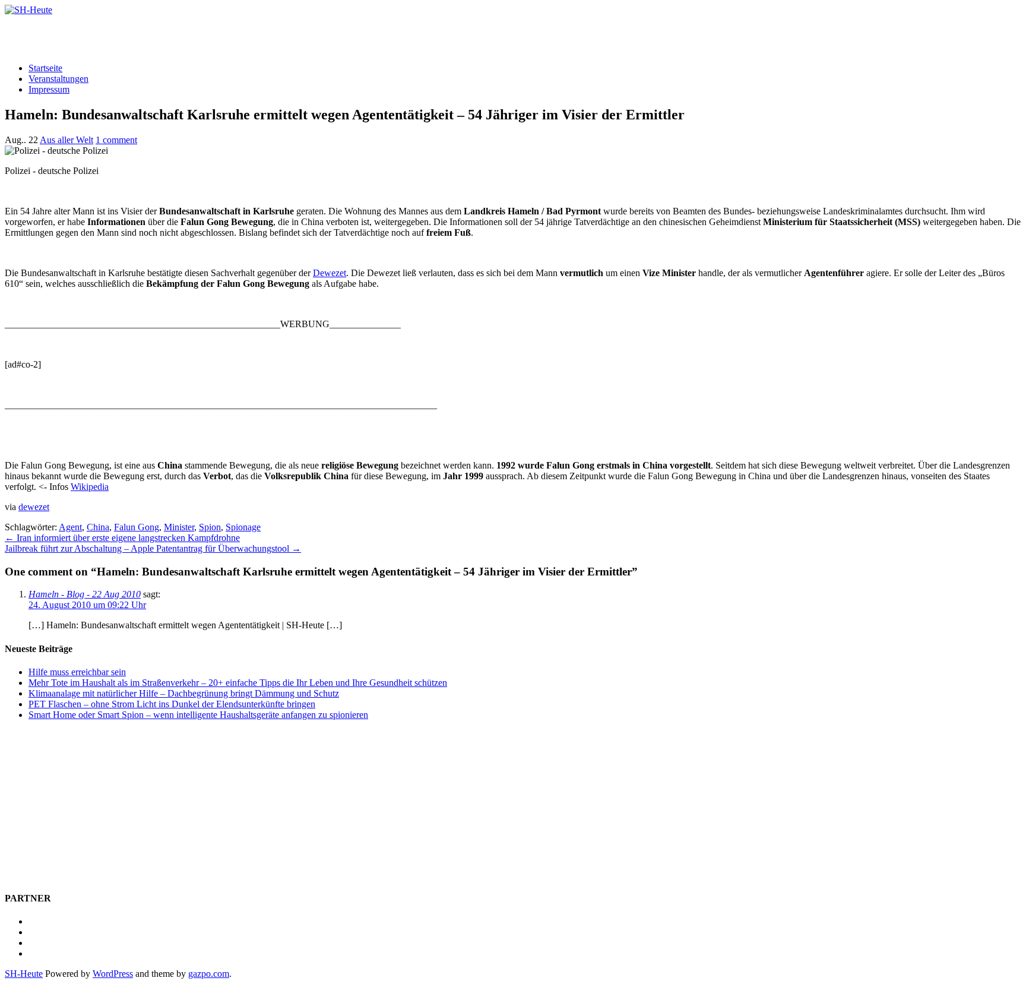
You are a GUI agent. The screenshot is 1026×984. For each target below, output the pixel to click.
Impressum (48, 89)
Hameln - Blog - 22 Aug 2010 (84, 594)
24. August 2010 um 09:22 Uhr (87, 605)
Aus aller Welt (66, 140)
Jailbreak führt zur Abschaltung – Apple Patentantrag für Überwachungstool (153, 548)
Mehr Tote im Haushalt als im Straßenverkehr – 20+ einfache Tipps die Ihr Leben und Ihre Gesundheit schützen (237, 683)
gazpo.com (208, 974)
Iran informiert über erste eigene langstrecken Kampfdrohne (122, 538)
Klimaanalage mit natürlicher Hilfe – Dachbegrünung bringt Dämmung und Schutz (183, 693)
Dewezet (329, 273)
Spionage (243, 527)
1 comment (116, 140)
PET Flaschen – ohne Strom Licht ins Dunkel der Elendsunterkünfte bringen (171, 704)
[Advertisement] (144, 33)
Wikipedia (90, 487)
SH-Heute (24, 974)
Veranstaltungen (58, 79)
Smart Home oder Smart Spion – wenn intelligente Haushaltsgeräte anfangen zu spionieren (198, 715)
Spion (210, 527)
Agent (70, 527)
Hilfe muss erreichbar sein (77, 672)
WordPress (113, 974)
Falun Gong (136, 527)
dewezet (33, 507)
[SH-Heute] (28, 10)
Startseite (45, 68)
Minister (179, 527)
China (98, 527)
